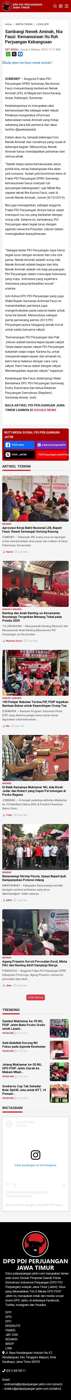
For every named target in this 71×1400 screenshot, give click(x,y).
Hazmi (9, 552)
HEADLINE (8, 1033)
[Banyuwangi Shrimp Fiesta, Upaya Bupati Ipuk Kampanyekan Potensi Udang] (35, 847)
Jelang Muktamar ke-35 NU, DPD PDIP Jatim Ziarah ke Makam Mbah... (22, 1068)
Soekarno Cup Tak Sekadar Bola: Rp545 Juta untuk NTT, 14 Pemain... (24, 1090)
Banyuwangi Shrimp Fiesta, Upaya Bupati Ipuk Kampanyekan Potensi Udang (34, 878)
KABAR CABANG (12, 609)
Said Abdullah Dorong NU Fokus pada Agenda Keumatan (23, 1044)
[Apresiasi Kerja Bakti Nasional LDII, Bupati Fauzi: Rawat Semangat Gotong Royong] (35, 499)
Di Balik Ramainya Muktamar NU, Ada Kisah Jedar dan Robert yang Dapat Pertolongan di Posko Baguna (34, 791)
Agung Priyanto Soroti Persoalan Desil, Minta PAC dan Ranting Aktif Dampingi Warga (34, 963)
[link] (27, 62)
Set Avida (11, 49)
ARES (9, 900)
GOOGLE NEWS (45, 410)
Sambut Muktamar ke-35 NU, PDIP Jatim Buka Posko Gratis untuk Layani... (23, 1024)
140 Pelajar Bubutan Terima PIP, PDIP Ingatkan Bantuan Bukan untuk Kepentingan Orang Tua (35, 703)
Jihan (9, 985)
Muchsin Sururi (14, 641)
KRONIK (6, 524)
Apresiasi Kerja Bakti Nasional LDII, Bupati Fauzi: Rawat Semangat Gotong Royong (32, 529)
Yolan (9, 815)
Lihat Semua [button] (35, 997)
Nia (7, 726)
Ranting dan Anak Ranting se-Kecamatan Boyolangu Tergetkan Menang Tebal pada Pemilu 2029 (32, 616)
